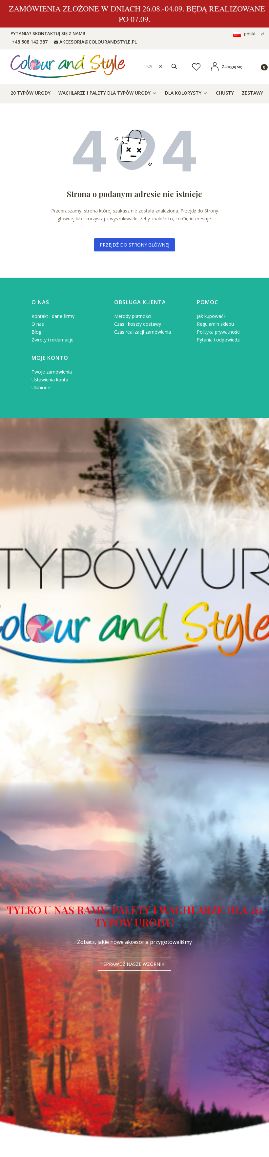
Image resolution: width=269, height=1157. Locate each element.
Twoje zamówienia (51, 372)
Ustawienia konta (49, 379)
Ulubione (40, 387)
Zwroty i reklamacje (52, 340)
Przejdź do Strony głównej (134, 245)
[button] (174, 66)
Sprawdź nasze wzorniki (134, 964)
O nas (37, 324)
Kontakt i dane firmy (52, 316)
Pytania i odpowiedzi (218, 340)
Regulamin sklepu (215, 324)
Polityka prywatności (218, 332)
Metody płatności (132, 316)
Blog (36, 332)
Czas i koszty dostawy (137, 324)
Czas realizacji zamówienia (142, 332)
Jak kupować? (211, 316)
